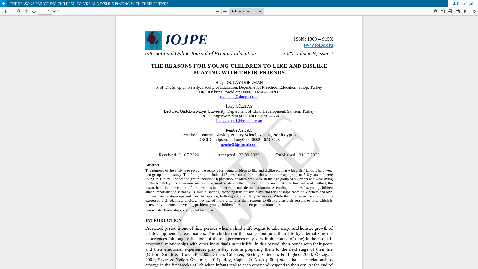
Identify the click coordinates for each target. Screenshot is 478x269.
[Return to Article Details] (3, 3)
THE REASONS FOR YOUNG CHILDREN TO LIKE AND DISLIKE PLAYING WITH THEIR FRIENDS (89, 3)
